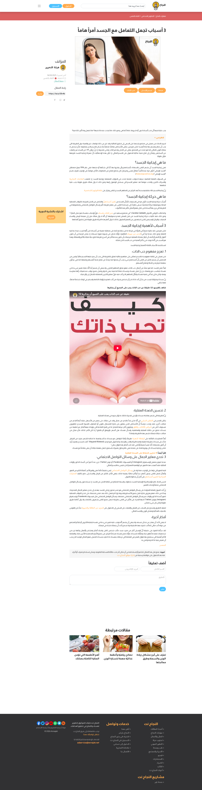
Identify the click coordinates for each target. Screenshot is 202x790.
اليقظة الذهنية (138, 438)
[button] (117, 137)
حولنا (64, 728)
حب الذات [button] (131, 90)
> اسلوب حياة (158, 740)
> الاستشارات (158, 759)
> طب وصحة (158, 748)
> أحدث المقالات (157, 729)
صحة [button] (160, 90)
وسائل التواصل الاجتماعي (122, 470)
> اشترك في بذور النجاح (120, 736)
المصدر (163, 545)
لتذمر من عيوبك (134, 234)
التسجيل (55, 6)
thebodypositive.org (144, 174)
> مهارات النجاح (157, 733)
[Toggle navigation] (39, 6)
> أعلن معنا (126, 729)
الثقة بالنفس (48, 78)
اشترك (51, 217)
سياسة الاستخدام (41, 728)
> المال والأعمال (157, 736)
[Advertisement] (117, 109)
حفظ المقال (59, 81)
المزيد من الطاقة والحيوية (93, 508)
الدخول (68, 6)
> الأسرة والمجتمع (156, 751)
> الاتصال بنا (126, 751)
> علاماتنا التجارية (123, 748)
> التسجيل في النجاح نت (120, 740)
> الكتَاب (160, 766)
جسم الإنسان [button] (146, 90)
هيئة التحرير (52, 67)
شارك (40, 93)
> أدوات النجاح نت (156, 770)
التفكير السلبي (147, 420)
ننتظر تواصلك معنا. (91, 734)
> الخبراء (160, 763)
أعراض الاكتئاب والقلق (142, 427)
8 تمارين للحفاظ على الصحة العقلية (141, 453)
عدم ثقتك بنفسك (105, 213)
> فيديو (161, 755)
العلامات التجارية (76, 179)
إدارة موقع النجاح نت (126, 555)
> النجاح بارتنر (125, 733)
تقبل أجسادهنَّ (109, 201)
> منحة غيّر (159, 782)
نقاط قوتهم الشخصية (93, 190)
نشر (162, 589)
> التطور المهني (157, 744)
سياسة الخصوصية (54, 728)
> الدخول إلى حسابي (122, 744)
